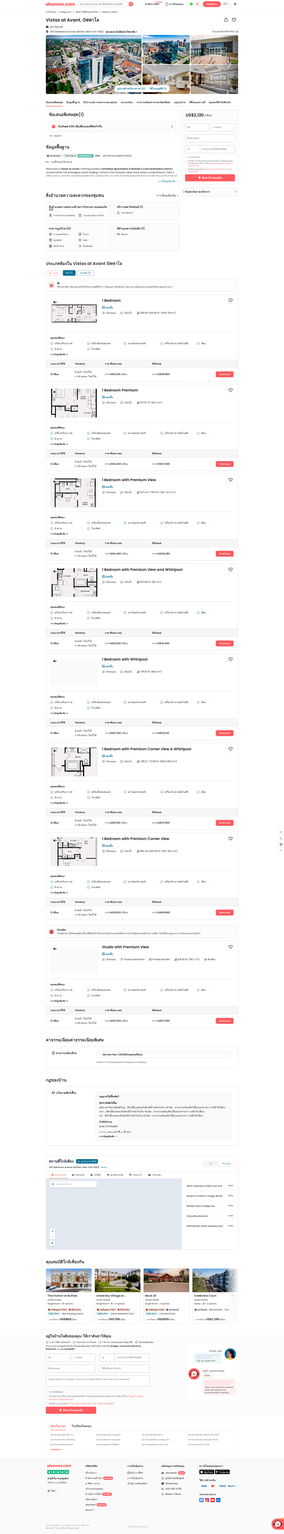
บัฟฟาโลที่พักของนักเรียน (86, 11)
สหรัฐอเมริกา (65, 11)
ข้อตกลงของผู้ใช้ (106, 1403)
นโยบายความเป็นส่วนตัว (214, 169)
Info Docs (75, 1525)
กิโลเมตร (226, 1163)
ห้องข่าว (89, 1510)
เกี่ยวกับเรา (91, 1473)
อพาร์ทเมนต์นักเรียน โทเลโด (198, 1444)
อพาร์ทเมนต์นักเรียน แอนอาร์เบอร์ (155, 1444)
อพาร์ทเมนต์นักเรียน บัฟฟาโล (61, 1435)
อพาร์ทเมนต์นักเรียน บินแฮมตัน (108, 1439)
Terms (49, 1525)
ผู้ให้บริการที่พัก (135, 1473)
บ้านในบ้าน (51, 11)
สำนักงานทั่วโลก (98, 1478)
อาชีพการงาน (92, 1483)
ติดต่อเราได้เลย (173, 1494)
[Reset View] (52, 1243)
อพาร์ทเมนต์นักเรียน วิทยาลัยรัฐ (62, 1439)
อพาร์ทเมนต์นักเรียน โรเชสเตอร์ (108, 1435)
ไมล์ (210, 1163)
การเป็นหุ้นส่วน (135, 1478)
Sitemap (85, 1525)
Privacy (56, 1525)
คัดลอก (104, 1167)
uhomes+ (95, 1504)
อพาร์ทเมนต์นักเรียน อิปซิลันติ (107, 1444)
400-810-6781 (173, 1488)
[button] (174, 4)
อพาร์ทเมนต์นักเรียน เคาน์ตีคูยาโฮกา (156, 1439)
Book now (225, 374)
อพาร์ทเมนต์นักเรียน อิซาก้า (152, 1435)
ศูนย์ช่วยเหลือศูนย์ (174, 1478)
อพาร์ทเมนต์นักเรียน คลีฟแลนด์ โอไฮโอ (203, 1439)
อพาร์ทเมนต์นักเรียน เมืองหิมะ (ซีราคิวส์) (203, 1435)
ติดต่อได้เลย (211, 4)
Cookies (66, 1525)
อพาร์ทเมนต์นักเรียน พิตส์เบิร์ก (61, 1444)
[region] (114, 1214)
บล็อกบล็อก (91, 1499)
